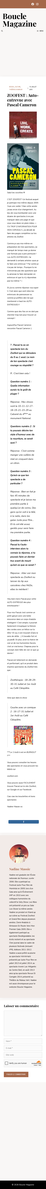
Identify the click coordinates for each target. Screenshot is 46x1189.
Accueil (11, 87)
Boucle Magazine (20, 19)
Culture (17, 87)
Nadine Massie (19, 869)
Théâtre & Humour (15, 89)
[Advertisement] (23, 54)
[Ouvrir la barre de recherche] (2, 31)
